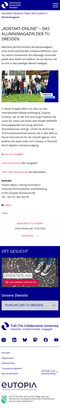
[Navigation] (55, 5)
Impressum (8, 358)
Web (5, 213)
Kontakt (6, 353)
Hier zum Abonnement (15, 172)
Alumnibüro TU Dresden (30, 224)
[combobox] (30, 305)
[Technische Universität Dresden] (11, 5)
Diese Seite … (28, 236)
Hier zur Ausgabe (13, 154)
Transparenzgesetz (12, 369)
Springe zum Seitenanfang (48, 372)
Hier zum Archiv (12, 163)
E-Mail (7, 205)
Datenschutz (8, 363)
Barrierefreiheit (10, 374)
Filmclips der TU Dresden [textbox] (24, 305)
